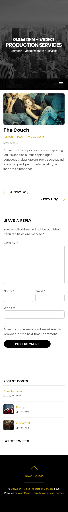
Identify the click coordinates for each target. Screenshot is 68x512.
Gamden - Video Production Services (32, 488)
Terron (8, 136)
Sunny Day (30, 199)
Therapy (21, 407)
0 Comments (36, 136)
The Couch (16, 130)
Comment (12, 243)
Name (9, 291)
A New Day (19, 192)
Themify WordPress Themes (48, 493)
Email (40, 291)
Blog (20, 136)
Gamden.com (12, 391)
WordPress (24, 493)
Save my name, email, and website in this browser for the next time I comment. (33, 331)
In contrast (23, 423)
